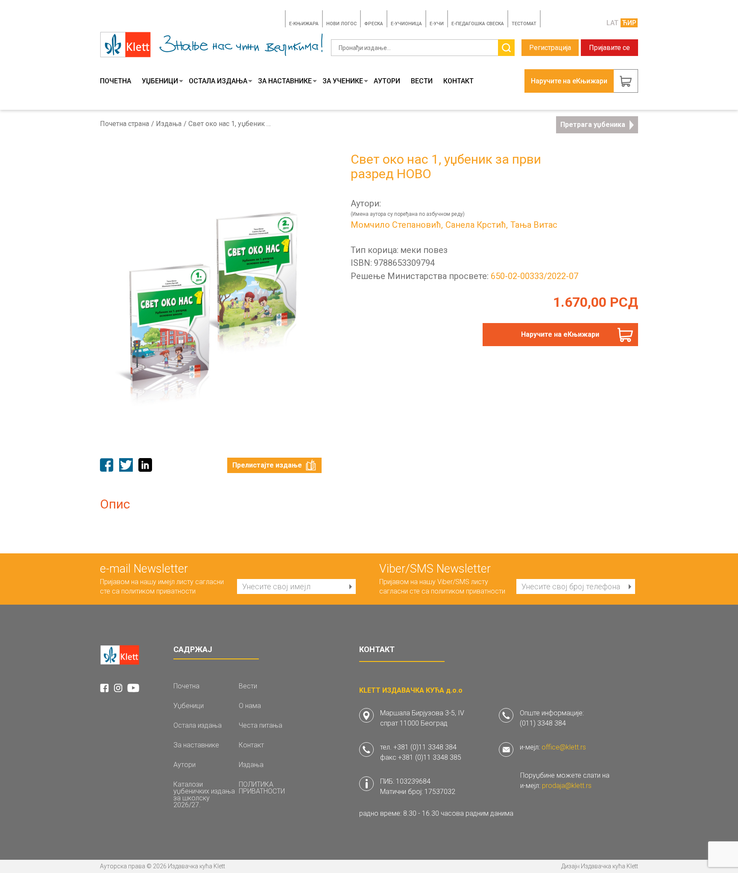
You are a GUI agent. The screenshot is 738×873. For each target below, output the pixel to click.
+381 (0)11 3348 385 (429, 757)
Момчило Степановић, (397, 224)
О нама (250, 706)
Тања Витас (533, 224)
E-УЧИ (437, 23)
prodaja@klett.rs (567, 786)
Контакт (458, 81)
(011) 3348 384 (543, 723)
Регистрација (550, 48)
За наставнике (285, 81)
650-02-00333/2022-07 (534, 276)
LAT (612, 23)
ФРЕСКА (373, 23)
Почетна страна (124, 124)
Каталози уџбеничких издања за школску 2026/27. (204, 794)
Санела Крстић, (476, 224)
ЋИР (629, 23)
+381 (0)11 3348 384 (425, 747)
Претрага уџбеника (592, 125)
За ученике (342, 81)
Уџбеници (160, 81)
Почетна (115, 81)
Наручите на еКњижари (560, 334)
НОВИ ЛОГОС (341, 23)
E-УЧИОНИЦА (406, 23)
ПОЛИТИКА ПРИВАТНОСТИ (262, 788)
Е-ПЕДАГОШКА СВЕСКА (477, 23)
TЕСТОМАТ (524, 23)
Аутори (387, 81)
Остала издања (218, 81)
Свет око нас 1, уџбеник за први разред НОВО (231, 124)
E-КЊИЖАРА (304, 23)
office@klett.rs (564, 747)
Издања (169, 124)
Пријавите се (609, 48)
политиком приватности (158, 591)
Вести (422, 81)
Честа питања (260, 725)
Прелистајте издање (267, 465)
